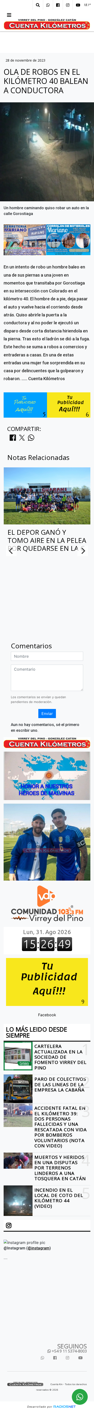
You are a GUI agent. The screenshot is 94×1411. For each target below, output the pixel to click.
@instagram (38, 1248)
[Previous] (11, 551)
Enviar (47, 713)
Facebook (47, 1015)
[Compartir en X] (22, 439)
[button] (38, 5)
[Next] (82, 551)
